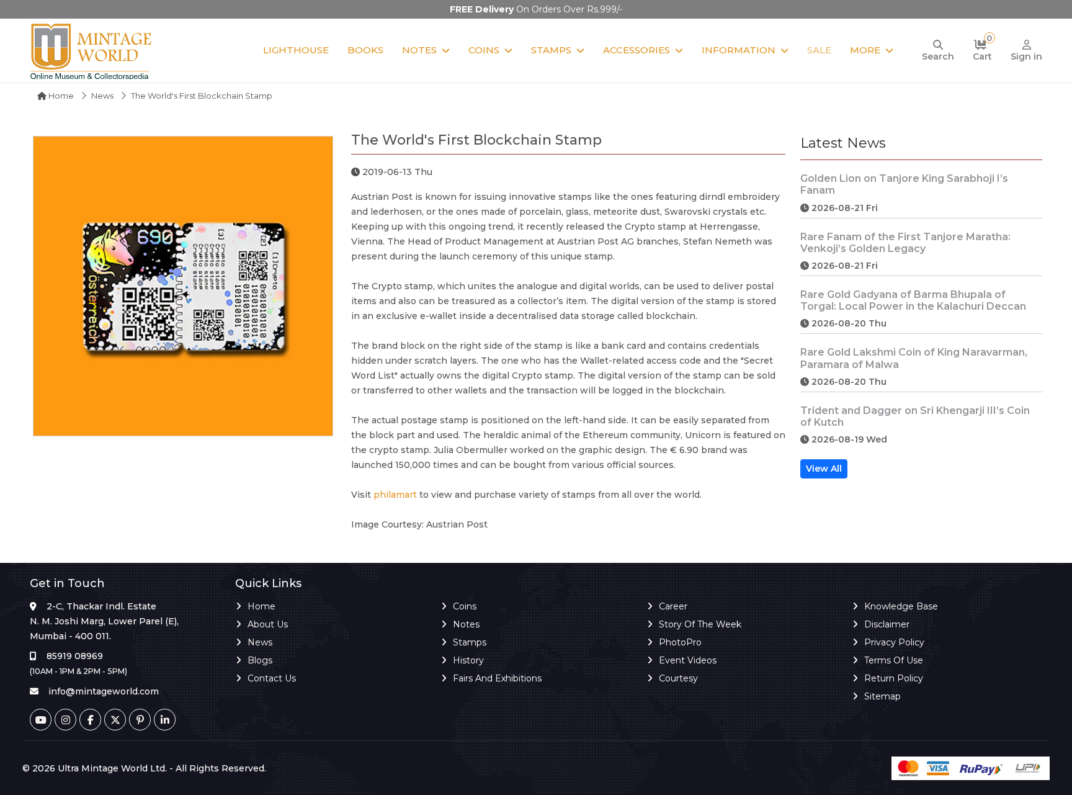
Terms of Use (893, 660)
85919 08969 (75, 656)
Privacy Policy (894, 642)
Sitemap (882, 696)
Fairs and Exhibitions (497, 678)
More (865, 50)
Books (365, 50)
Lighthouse (296, 50)
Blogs (260, 660)
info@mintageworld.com (103, 691)
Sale (819, 50)
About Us (268, 624)
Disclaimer (886, 624)
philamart (395, 494)
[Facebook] (90, 719)
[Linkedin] (165, 719)
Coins (483, 50)
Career (673, 606)
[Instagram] (65, 719)
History (468, 660)
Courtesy (678, 678)
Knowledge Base (901, 606)
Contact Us (272, 678)
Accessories (636, 50)
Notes (419, 50)
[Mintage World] (92, 51)
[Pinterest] (140, 719)
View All (824, 468)
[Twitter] (115, 719)
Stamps (551, 50)
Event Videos (688, 660)
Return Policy (893, 678)
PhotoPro (680, 642)
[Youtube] (40, 719)
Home (60, 96)
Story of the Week (700, 624)
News (102, 96)
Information (738, 50)
